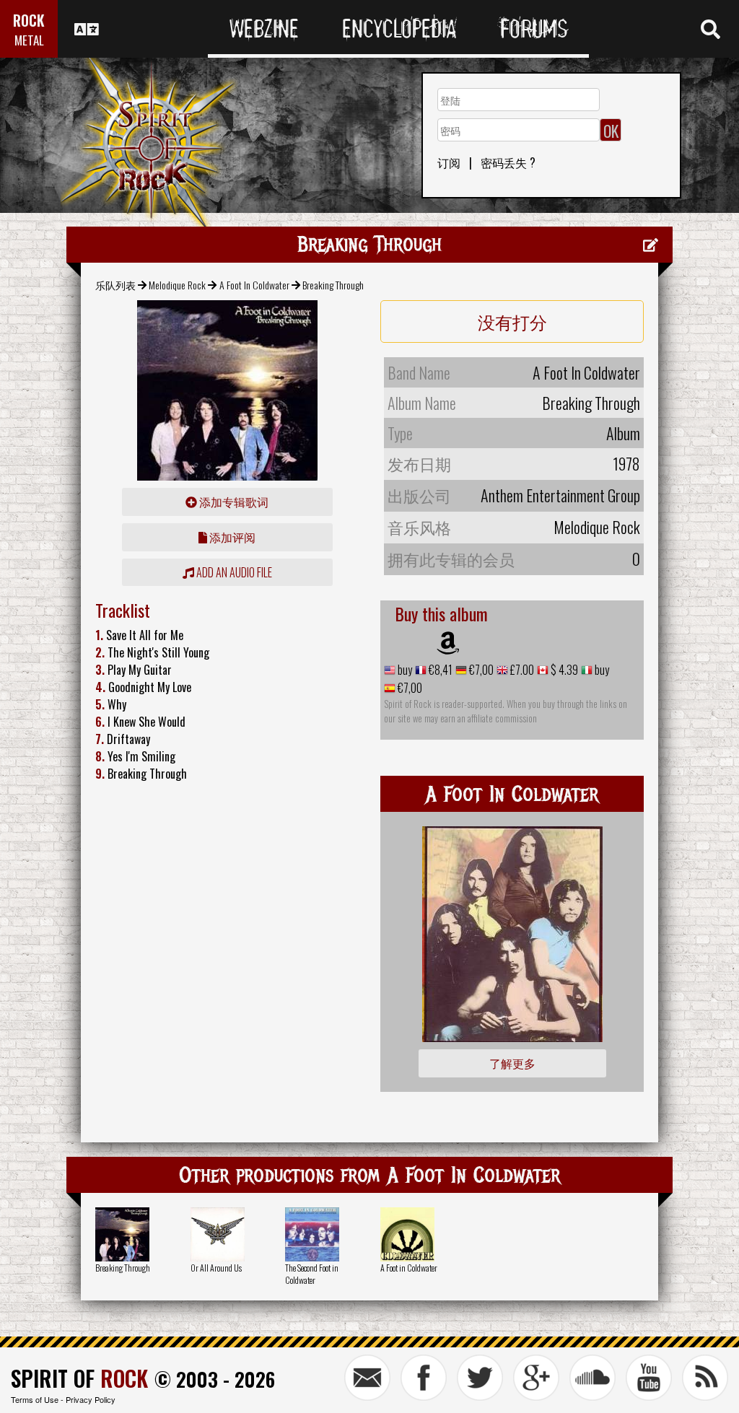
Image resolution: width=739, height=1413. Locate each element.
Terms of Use (34, 1399)
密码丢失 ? (508, 162)
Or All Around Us (216, 1267)
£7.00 (521, 669)
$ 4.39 (563, 669)
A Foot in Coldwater (408, 1267)
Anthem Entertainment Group (560, 495)
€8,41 (439, 669)
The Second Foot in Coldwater (311, 1273)
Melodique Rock (177, 284)
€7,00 (480, 669)
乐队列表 (115, 284)
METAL (29, 40)
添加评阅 (231, 537)
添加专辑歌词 (232, 501)
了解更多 (512, 1063)
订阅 (448, 162)
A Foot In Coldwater (254, 284)
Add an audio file (233, 572)
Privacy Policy (90, 1399)
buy (403, 669)
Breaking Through (122, 1267)
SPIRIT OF (79, 1378)
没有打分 (512, 321)
